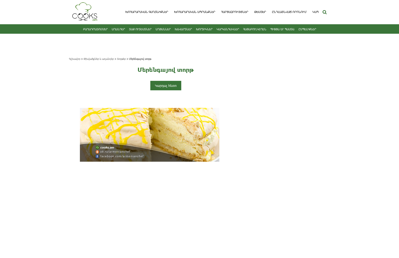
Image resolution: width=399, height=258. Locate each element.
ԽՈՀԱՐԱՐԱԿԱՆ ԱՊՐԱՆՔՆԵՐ (194, 12)
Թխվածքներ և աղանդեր (99, 58)
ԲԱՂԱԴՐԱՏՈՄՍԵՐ (95, 29)
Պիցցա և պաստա (282, 29)
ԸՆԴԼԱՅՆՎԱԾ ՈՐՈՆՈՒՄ (289, 12)
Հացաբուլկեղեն (254, 29)
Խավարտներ (183, 29)
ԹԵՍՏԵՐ (260, 12)
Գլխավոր (74, 58)
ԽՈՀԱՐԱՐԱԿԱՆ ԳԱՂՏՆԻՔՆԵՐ (146, 12)
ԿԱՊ (315, 12)
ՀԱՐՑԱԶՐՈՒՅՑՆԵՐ (234, 12)
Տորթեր (121, 58)
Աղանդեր (118, 29)
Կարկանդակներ (228, 29)
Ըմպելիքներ (307, 29)
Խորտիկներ (204, 29)
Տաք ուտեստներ (140, 29)
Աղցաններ (163, 29)
